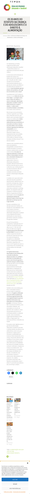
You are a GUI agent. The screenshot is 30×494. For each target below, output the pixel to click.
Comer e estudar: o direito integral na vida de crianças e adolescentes (17, 408)
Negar (15, 484)
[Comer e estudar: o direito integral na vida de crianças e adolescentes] (17, 400)
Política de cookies (8, 492)
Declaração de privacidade (19, 492)
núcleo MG (10, 451)
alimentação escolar (17, 449)
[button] (27, 463)
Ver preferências (15, 488)
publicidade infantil (13, 453)
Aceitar (15, 479)
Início (9, 35)
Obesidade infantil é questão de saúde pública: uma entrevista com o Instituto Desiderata (9, 410)
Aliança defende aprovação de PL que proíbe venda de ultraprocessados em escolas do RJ (9, 434)
